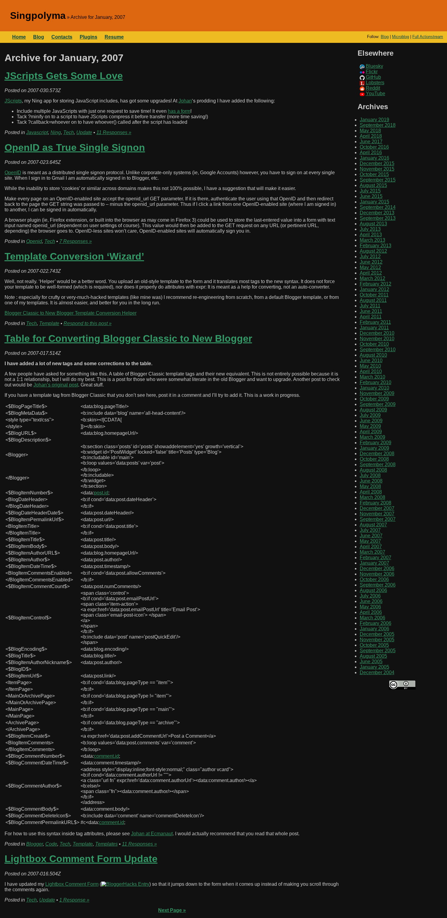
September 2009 (378, 404)
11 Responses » (113, 132)
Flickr (372, 71)
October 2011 (374, 294)
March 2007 (372, 552)
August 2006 (373, 590)
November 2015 (377, 168)
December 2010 (377, 333)
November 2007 (377, 513)
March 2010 (372, 376)
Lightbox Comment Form (72, 884)
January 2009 (374, 448)
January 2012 (374, 289)
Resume (114, 37)
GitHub (373, 77)
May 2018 (370, 130)
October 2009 (374, 398)
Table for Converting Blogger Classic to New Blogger (128, 338)
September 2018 (378, 125)
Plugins (88, 37)
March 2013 (372, 240)
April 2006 (371, 612)
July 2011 (370, 305)
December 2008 (377, 453)
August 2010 (373, 355)
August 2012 (373, 251)
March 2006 (372, 617)
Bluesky (374, 66)
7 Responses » (75, 241)
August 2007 (373, 524)
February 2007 (375, 557)
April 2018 (371, 136)
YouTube (375, 93)
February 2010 (375, 382)
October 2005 (374, 645)
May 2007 (370, 541)
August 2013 (373, 223)
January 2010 (374, 387)
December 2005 (377, 634)
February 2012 (375, 283)
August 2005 (373, 656)
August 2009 (373, 409)
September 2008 (378, 464)
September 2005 (378, 650)
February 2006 (375, 623)
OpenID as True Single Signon (75, 147)
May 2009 (370, 426)
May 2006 (370, 606)
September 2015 (378, 179)
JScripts (13, 100)
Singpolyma (38, 15)
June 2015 (371, 196)
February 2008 (375, 502)
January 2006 (374, 628)
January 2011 (374, 327)
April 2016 (371, 152)
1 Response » (74, 899)
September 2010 (378, 349)
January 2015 (374, 201)
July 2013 (370, 229)
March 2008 (372, 497)
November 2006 (377, 574)
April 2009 (371, 431)
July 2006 (370, 595)
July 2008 (370, 475)
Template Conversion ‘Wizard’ (74, 256)
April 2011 (371, 316)
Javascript (37, 132)
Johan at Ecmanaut (152, 833)
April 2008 (371, 491)
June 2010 (371, 360)
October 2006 (374, 579)
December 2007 (377, 508)
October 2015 (374, 174)
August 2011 (373, 300)
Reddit (373, 88)
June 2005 (371, 661)
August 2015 (373, 185)
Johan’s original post (55, 384)
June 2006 (371, 601)
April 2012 (371, 272)
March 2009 (372, 437)
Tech (68, 132)
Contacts (61, 37)
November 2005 (377, 639)
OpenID (13, 172)
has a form (179, 111)
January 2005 (374, 667)
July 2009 (370, 415)
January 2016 (374, 158)
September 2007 (378, 519)
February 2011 (375, 322)
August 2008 (373, 470)
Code (51, 844)
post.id (101, 492)
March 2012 (372, 278)
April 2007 (371, 546)
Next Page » (172, 910)
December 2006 (377, 568)
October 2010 (374, 344)
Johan (185, 100)
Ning (55, 132)
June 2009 (371, 420)
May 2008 (370, 486)
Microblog (400, 36)
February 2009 (375, 442)
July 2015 (370, 190)
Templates (106, 844)
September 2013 (378, 218)
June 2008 (371, 480)
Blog (385, 36)
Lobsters (375, 82)
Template (49, 323)
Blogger (34, 844)
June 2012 (371, 262)
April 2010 (371, 371)
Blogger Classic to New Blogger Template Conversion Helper (71, 313)
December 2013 (377, 212)
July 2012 (370, 256)
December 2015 (377, 163)
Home (19, 37)
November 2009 (377, 393)
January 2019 (374, 119)
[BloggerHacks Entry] (125, 884)
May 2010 (370, 366)
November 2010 (377, 338)
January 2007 (374, 563)
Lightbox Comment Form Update (81, 858)
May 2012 (370, 267)
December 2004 (377, 672)
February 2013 (375, 245)
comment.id (106, 756)
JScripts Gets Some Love (64, 75)
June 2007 (371, 535)
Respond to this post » (88, 323)
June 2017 (371, 141)
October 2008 (374, 459)
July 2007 (370, 530)
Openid (34, 241)
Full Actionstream (427, 36)
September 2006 (378, 584)
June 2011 (371, 311)
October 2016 (374, 147)
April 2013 (371, 234)
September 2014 (378, 207)
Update (84, 132)
